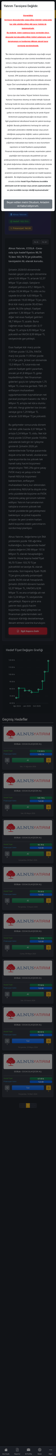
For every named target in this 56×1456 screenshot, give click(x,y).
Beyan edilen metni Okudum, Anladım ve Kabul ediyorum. (28, 204)
